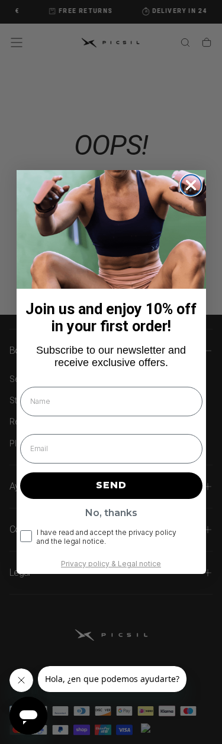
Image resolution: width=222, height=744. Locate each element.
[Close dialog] (191, 185)
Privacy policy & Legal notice (111, 563)
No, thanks (111, 512)
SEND (111, 485)
